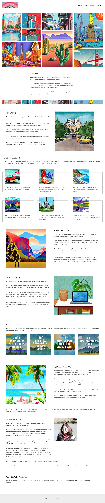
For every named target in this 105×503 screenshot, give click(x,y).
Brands (86, 5)
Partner (92, 5)
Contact (99, 5)
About (80, 5)
